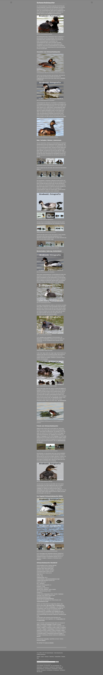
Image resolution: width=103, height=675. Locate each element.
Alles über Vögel (39, 671)
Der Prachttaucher (48, 668)
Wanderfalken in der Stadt (42, 489)
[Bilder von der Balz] (41, 230)
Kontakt (42, 656)
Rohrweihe (44, 436)
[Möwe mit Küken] (59, 449)
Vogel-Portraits (41, 620)
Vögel (52, 603)
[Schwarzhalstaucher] (41, 523)
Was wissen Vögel (50, 605)
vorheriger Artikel (11, 2)
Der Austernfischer (55, 668)
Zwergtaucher (55, 397)
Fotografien (46, 638)
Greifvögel (56, 436)
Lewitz (60, 633)
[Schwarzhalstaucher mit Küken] (59, 384)
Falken (38, 436)
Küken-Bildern (60, 619)
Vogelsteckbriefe (57, 656)
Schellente (39, 390)
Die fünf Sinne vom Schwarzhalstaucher (45, 598)
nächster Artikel (92, 2)
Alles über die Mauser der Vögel (43, 597)
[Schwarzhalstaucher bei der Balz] (41, 549)
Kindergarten (52, 606)
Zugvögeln (49, 13)
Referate (57, 611)
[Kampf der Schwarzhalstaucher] (41, 246)
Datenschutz (52, 656)
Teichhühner (47, 338)
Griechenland (51, 628)
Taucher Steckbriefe (40, 665)
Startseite (38, 656)
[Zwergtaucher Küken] (59, 349)
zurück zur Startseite (49, 642)
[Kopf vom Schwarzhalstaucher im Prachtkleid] (50, 549)
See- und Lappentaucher (55, 665)
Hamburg (52, 489)
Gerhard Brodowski (50, 652)
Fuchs (38, 433)
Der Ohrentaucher (47, 665)
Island (38, 624)
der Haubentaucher (62, 400)
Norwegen (49, 624)
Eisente (62, 388)
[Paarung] (50, 523)
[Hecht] (41, 449)
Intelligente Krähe (60, 605)
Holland (44, 625)
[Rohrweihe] (50, 449)
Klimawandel (47, 594)
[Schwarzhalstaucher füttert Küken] (50, 384)
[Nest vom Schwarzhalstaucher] (41, 349)
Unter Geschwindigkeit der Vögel (52, 578)
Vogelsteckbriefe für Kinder (42, 601)
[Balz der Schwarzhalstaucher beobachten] (41, 163)
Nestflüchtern (60, 282)
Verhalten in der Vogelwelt (45, 337)
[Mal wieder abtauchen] (59, 523)
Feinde (38, 428)
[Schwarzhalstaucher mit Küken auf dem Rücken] (41, 384)
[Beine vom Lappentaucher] (41, 218)
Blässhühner (39, 338)
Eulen (62, 433)
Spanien (44, 628)
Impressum (46, 656)
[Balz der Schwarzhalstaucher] (41, 176)
